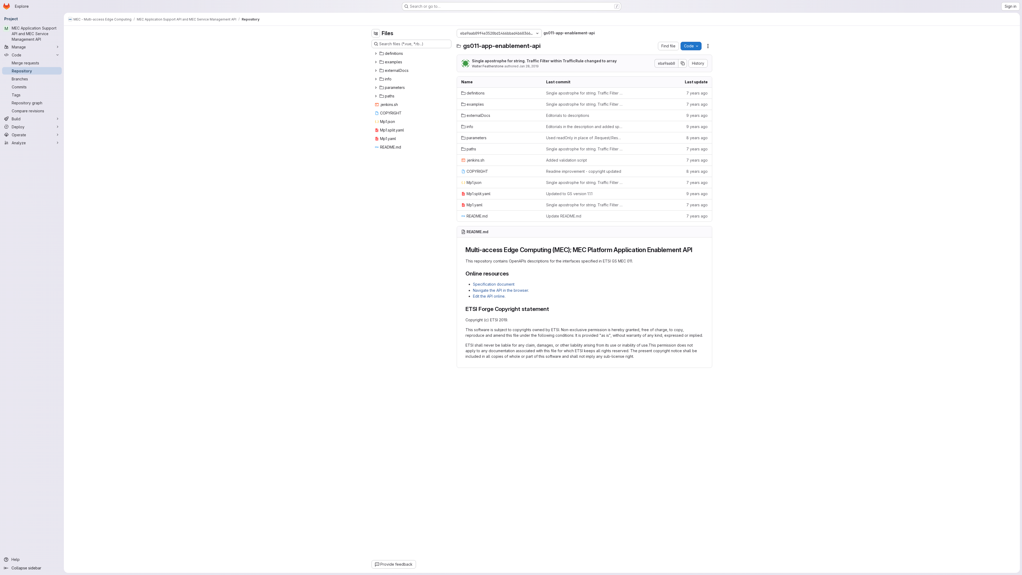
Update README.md (563, 216)
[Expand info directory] (376, 79)
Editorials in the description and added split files (584, 126)
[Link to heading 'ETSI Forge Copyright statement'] (552, 309)
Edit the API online (489, 296)
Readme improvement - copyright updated (583, 171)
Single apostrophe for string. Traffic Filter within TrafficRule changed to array (544, 61)
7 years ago (697, 93)
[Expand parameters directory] (376, 87)
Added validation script (566, 160)
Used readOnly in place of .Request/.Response (584, 137)
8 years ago (697, 137)
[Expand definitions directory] (376, 53)
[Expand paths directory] (376, 96)
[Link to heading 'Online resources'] (512, 273)
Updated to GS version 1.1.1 (569, 193)
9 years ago (697, 115)
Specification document (493, 284)
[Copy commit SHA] (682, 63)
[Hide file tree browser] (376, 33)
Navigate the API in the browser (500, 290)
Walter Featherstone (488, 66)
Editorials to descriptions (567, 115)
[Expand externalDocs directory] (376, 70)
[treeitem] (412, 53)
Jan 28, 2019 (529, 66)
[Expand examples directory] (376, 62)
